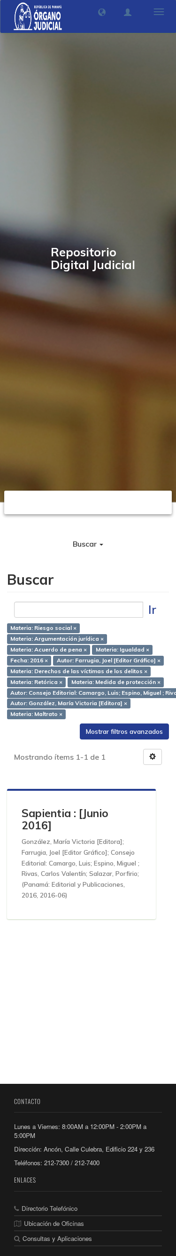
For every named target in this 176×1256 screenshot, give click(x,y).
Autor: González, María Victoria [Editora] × (68, 703)
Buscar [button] (86, 544)
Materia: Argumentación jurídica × (57, 639)
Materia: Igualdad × (122, 649)
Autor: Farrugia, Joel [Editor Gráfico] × (109, 660)
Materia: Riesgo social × (43, 628)
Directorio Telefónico (49, 1208)
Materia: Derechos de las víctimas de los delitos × (78, 671)
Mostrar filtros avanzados (124, 731)
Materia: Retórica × (36, 681)
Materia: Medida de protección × (116, 681)
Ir (152, 609)
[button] (102, 12)
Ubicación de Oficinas (54, 1223)
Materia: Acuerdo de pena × (48, 649)
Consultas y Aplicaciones (57, 1238)
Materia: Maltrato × (36, 714)
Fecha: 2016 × (29, 660)
